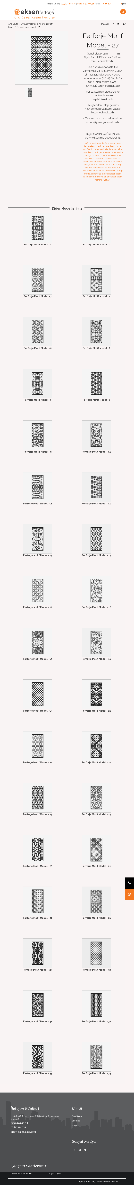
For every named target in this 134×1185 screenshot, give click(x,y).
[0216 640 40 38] (129, 883)
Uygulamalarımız (29, 24)
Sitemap (76, 1121)
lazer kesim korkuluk (110, 155)
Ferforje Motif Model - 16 (96, 607)
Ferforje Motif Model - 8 (96, 400)
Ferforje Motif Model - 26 (96, 866)
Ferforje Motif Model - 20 (96, 710)
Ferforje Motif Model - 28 (96, 918)
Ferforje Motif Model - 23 (37, 814)
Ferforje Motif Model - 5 (37, 348)
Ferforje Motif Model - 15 (37, 607)
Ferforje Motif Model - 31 (37, 1021)
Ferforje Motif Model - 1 (37, 244)
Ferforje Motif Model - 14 (96, 555)
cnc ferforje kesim (107, 143)
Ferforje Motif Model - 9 (38, 451)
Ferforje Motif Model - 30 (96, 969)
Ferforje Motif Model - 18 (96, 659)
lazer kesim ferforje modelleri (108, 149)
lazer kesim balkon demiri (103, 170)
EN (124, 4)
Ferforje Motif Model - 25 (37, 866)
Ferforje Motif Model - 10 (96, 451)
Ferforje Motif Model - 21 (37, 762)
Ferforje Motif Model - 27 (37, 918)
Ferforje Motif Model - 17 (37, 659)
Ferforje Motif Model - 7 (37, 400)
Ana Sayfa (13, 24)
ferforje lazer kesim (107, 146)
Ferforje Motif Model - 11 (37, 503)
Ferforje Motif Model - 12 (96, 503)
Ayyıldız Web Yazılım (107, 1181)
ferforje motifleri (102, 174)
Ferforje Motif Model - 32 (96, 1021)
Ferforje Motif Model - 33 (37, 1073)
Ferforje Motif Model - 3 (37, 296)
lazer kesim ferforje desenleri (97, 152)
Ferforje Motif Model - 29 (37, 969)
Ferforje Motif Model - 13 (37, 555)
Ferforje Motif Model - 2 (96, 244)
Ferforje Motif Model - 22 (96, 762)
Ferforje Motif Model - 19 (37, 710)
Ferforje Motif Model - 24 (96, 814)
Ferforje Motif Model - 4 (96, 296)
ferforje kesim (91, 143)
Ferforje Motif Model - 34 (96, 1073)
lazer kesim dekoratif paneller (98, 158)
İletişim (75, 1125)
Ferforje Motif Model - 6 (96, 348)
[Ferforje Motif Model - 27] (41, 57)
